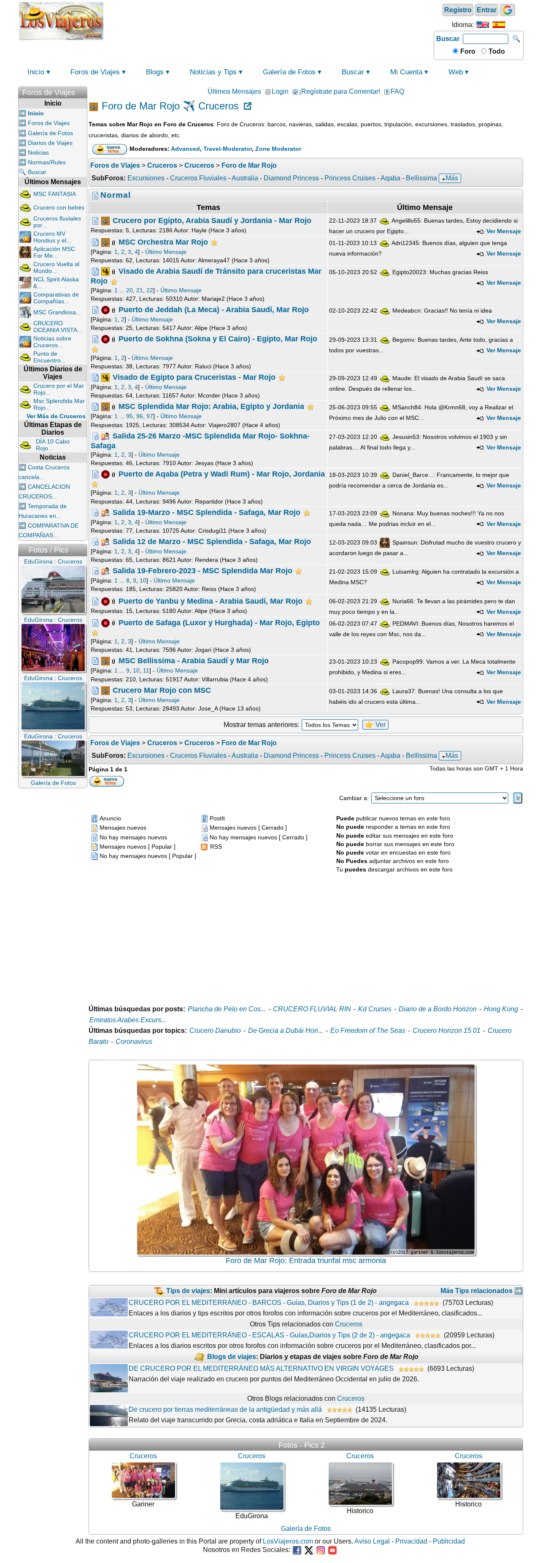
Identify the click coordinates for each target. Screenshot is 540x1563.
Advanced (185, 148)
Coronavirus (134, 1041)
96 (139, 416)
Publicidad (449, 1541)
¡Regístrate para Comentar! (339, 91)
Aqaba (390, 178)
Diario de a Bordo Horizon (438, 1009)
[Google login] (507, 10)
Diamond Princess (291, 178)
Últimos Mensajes (234, 91)
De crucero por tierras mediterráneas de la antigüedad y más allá (225, 1409)
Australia (245, 178)
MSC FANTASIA (54, 194)
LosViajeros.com (288, 1541)
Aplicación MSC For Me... (54, 252)
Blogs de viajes (231, 1356)
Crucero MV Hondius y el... (52, 237)
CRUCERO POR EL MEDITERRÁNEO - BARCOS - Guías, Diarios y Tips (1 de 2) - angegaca (269, 1302)
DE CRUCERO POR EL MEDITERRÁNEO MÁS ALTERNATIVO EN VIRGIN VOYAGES (261, 1368)
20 (129, 290)
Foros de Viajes (95, 72)
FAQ (397, 91)
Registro (458, 10)
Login (280, 91)
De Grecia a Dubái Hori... (285, 1030)
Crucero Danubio (215, 1030)
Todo (496, 51)
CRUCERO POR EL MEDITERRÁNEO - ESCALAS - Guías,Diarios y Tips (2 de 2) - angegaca (269, 1335)
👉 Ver (375, 724)
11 (146, 670)
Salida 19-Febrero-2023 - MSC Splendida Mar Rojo (202, 570)
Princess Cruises (349, 178)
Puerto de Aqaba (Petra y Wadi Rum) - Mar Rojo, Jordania (222, 474)
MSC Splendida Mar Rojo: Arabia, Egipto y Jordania (211, 406)
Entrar (487, 10)
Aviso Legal (372, 1541)
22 (149, 290)
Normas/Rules (47, 162)
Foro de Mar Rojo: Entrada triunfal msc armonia (306, 1260)
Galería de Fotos (289, 72)
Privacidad (411, 1541)
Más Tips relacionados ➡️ (481, 1290)
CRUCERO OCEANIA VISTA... (57, 326)
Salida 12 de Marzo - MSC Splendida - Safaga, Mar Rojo (212, 541)
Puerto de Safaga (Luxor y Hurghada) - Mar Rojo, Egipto (219, 622)
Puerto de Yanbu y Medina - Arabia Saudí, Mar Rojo (210, 600)
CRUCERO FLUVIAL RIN (312, 1009)
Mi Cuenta (406, 72)
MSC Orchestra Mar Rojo (163, 242)
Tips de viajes (188, 1290)
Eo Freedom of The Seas (367, 1030)
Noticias (38, 152)
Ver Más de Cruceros (56, 416)
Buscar (447, 38)
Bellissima (421, 178)
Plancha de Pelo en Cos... (227, 1009)
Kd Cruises (375, 1009)
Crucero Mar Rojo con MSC (162, 690)
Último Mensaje (165, 251)
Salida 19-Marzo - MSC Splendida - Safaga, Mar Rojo (206, 512)
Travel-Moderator (227, 148)
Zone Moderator (278, 148)
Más (452, 178)
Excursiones (146, 178)
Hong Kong (501, 1009)
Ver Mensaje (503, 231)
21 (139, 290)
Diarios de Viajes (50, 142)
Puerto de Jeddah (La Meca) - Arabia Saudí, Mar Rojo (214, 309)
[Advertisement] (268, 20)
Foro (467, 51)
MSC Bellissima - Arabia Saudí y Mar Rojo (194, 660)
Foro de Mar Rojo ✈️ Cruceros (170, 106)
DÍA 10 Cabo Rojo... (53, 445)
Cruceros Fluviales (198, 178)
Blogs (155, 72)
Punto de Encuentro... (49, 357)
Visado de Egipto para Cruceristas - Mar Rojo (194, 377)
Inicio (35, 72)
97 (149, 416)
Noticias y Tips (213, 72)
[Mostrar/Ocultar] (83, 90)
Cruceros (348, 1324)
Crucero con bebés (58, 207)
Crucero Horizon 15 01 (447, 1030)
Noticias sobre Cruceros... (52, 342)
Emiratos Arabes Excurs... (127, 1020)
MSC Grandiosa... (57, 312)
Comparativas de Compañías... (56, 298)
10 (143, 580)
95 (129, 416)
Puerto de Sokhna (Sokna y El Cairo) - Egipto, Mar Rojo (218, 339)
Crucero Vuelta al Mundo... (56, 267)
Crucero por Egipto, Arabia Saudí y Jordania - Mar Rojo (212, 220)
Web (455, 72)
